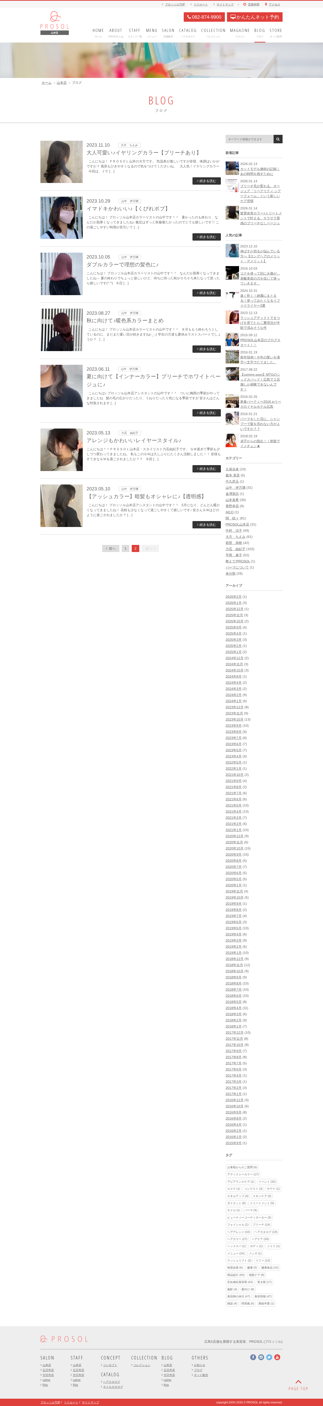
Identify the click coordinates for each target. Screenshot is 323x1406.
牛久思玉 (232, 481)
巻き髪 (264, 1282)
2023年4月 (234, 756)
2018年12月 (235, 959)
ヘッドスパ (236, 1246)
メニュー (235, 1253)
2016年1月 (234, 1137)
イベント (267, 1181)
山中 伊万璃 (235, 487)
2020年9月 (234, 854)
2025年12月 (235, 609)
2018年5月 (234, 1002)
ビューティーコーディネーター (249, 1217)
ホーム (47, 83)
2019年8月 (234, 910)
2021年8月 (234, 787)
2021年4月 (234, 811)
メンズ (255, 1253)
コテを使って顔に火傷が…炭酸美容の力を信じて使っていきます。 (260, 278)
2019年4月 (234, 934)
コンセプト (110, 1365)
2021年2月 (234, 824)
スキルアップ (238, 1196)
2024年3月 (234, 689)
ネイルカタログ (113, 1387)
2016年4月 (234, 1124)
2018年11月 (234, 965)
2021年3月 (234, 818)
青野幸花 (232, 506)
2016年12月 (235, 1100)
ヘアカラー (237, 1239)
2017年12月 (235, 1032)
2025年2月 (234, 646)
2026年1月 (234, 603)
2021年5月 (234, 805)
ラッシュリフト (239, 1260)
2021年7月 (234, 793)
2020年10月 (235, 848)
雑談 (232, 1303)
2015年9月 (234, 1143)
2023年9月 (234, 725)
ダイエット (236, 1203)
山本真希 (232, 500)
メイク (273, 1246)
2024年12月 (235, 658)
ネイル (233, 1210)
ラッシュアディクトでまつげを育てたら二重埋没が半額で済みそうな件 (260, 323)
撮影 (232, 1289)
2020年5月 (234, 879)
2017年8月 (234, 1057)
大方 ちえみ (235, 537)
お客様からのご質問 (242, 1167)
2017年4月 (234, 1075)
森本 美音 (233, 475)
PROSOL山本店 (237, 524)
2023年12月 (235, 707)
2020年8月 (234, 860)
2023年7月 (234, 738)
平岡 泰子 (234, 555)
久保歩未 (232, 469)
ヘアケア (260, 1239)
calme (46, 1380)
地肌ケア (256, 1275)
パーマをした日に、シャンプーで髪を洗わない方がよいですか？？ (260, 424)
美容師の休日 (238, 1296)
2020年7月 (234, 867)
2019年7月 (234, 916)
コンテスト (253, 1188)
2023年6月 (234, 744)
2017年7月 (234, 1063)
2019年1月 (234, 953)
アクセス (274, 4)
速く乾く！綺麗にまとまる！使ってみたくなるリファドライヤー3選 (260, 300)
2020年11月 (234, 842)
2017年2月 (234, 1088)
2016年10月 (235, 1106)
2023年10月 (235, 719)
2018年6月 (234, 996)
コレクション (141, 1365)
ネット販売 (201, 1375)
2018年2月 (234, 1020)
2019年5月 (234, 928)
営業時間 (253, 4)
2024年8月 (234, 676)
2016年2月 (234, 1131)
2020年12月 (235, 836)
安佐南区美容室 (240, 1282)
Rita (45, 1385)
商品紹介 (235, 1275)
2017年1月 (234, 1094)
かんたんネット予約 (257, 17)
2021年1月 (234, 830)
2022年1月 (234, 768)
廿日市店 (48, 1375)
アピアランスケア (240, 1181)
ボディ (256, 1246)
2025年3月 (234, 639)
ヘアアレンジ (238, 1232)
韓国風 (247, 1303)
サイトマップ (225, 4)
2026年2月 (234, 597)
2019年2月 (234, 946)
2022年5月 (234, 762)
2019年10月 (235, 897)
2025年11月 (234, 615)
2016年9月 (234, 1112)
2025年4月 (234, 633)
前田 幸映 (234, 543)
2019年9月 (234, 903)
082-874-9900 (206, 17)
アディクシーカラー (243, 1174)
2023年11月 (234, 713)
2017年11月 (234, 1039)
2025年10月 (235, 621)
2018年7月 (234, 989)
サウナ (273, 1188)
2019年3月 (234, 940)
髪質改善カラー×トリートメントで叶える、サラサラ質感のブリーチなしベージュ (261, 218)
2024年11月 (234, 664)
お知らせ (199, 1365)
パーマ (250, 1210)
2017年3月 (234, 1081)
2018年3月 (234, 1014)
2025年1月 (234, 652)
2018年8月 (234, 983)
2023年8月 (234, 732)
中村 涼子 (234, 530)
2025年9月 (234, 627)
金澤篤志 (232, 494)
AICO (230, 512)
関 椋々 (232, 518)
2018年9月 (234, 977)
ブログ (198, 1370)
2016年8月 (234, 1118)
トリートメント (262, 1203)
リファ (263, 1260)
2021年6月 (234, 799)
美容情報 (263, 1296)
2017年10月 (235, 1045)
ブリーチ (261, 1224)
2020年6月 (234, 873)
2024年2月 (234, 695)
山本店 (62, 83)
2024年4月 (234, 682)
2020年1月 (234, 885)
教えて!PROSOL (238, 561)
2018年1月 (234, 1026)
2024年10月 (235, 670)
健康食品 (270, 1267)
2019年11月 (234, 891)
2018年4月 (234, 1008)
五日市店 (48, 1370)
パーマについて (237, 567)
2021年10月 (235, 775)
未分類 (231, 573)
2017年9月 (234, 1051)
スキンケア (262, 1196)
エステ (233, 1188)
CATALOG (110, 1374)
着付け (247, 1289)
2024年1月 (234, 701)
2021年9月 (234, 781)
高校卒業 (266, 1303)
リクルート (201, 4)
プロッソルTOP (175, 4)
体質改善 (235, 1267)
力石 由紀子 (235, 549)
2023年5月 (234, 750)
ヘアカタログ (265, 1232)
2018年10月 (235, 971)
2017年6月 (234, 1069)
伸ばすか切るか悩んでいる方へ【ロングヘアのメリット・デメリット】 (260, 256)
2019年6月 (234, 922)
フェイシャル (238, 1224)
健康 (252, 1267)
